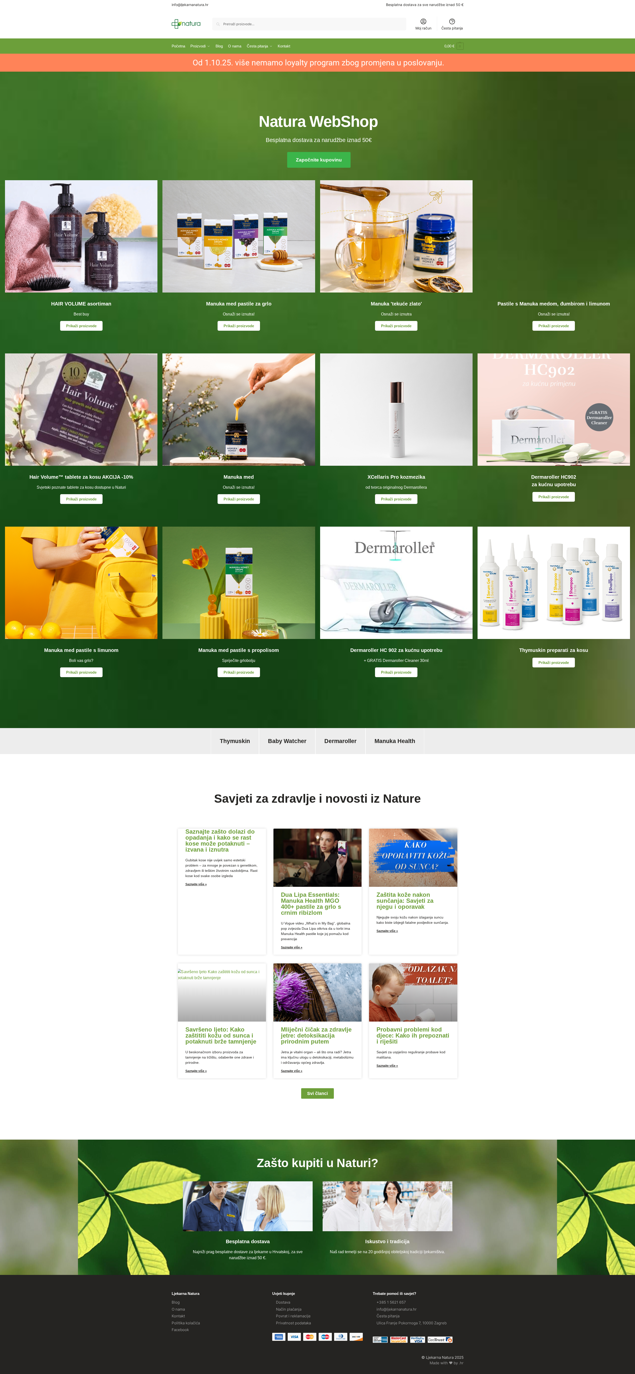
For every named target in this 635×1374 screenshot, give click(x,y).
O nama (178, 1309)
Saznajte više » (196, 884)
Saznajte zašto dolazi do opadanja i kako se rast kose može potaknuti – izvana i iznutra (220, 840)
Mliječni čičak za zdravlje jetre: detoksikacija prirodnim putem (316, 1035)
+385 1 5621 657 (391, 1302)
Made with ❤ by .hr (447, 1363)
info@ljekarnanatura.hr (190, 4)
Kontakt (178, 1316)
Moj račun (423, 28)
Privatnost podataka (293, 1323)
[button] (454, 46)
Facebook (180, 1329)
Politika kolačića (186, 1323)
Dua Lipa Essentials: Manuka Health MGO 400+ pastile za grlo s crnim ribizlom (311, 903)
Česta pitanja (452, 28)
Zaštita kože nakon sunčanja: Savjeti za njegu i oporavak (405, 900)
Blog (176, 1302)
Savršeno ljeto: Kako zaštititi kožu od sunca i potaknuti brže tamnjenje (220, 1035)
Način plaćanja (288, 1309)
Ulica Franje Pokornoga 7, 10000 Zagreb (412, 1323)
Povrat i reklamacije (293, 1316)
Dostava (283, 1302)
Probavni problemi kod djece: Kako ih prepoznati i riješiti (413, 1035)
